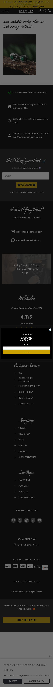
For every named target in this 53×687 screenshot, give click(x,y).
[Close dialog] (50, 330)
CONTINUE (26, 352)
